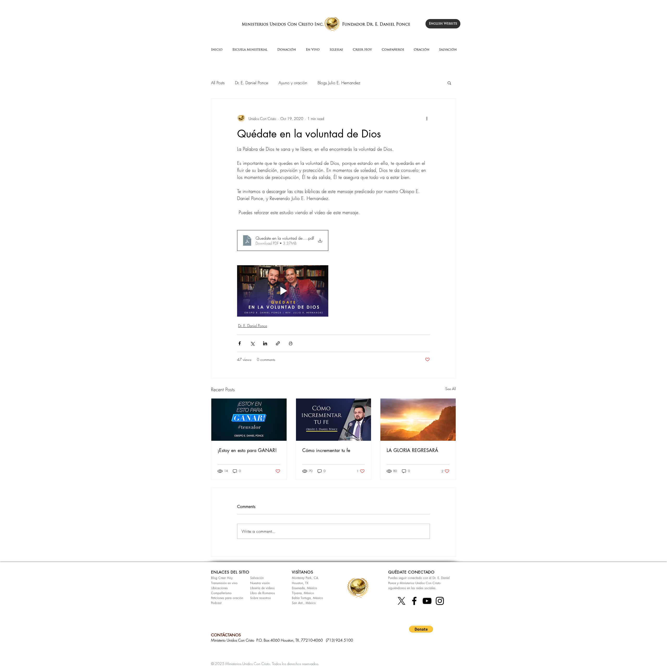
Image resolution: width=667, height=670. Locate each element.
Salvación (257, 578)
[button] (449, 83)
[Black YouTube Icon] (427, 600)
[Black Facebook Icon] (414, 600)
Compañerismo (221, 593)
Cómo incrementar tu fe (326, 450)
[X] (401, 600)
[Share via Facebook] (239, 343)
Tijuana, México (303, 593)
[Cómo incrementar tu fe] (333, 420)
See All (450, 388)
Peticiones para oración (227, 598)
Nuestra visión (260, 583)
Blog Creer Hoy (222, 578)
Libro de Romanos (262, 593)
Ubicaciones (219, 588)
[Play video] (282, 291)
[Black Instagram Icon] (439, 600)
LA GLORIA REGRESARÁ (412, 450)
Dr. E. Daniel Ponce (251, 83)
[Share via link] (277, 343)
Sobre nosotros (260, 598)
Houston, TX (300, 583)
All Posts (218, 83)
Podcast (216, 603)
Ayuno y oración (293, 83)
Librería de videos (262, 588)
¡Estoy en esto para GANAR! (247, 450)
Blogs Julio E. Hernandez (339, 83)
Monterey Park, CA (305, 578)
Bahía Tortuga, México (307, 598)
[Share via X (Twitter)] (252, 343)
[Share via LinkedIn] (265, 343)
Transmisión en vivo (224, 583)
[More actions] (427, 118)
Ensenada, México (304, 588)
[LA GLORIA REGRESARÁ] (418, 420)
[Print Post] (290, 343)
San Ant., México (304, 603)
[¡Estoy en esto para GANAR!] (249, 420)
